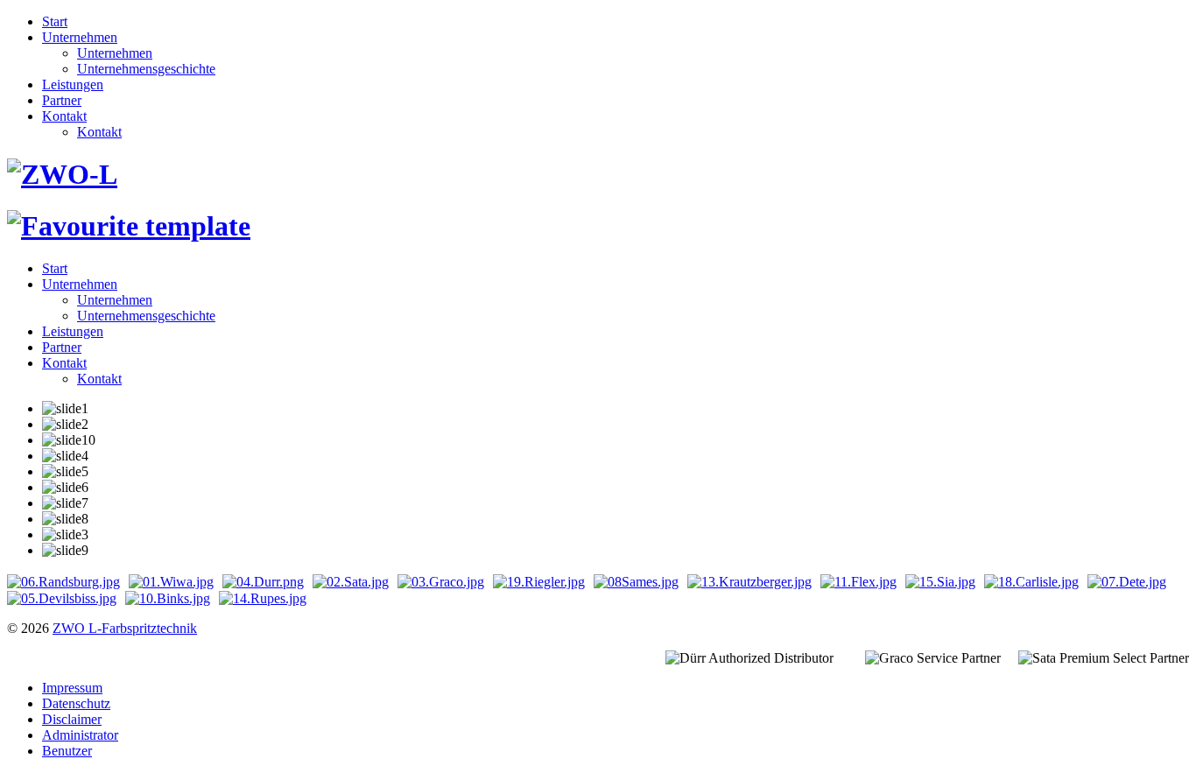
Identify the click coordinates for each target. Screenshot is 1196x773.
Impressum (72, 687)
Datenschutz (76, 703)
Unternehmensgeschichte (146, 68)
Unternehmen (79, 37)
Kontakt (64, 116)
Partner (61, 100)
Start (54, 21)
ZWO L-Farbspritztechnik (125, 628)
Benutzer (67, 750)
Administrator (80, 734)
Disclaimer (72, 719)
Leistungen (72, 84)
